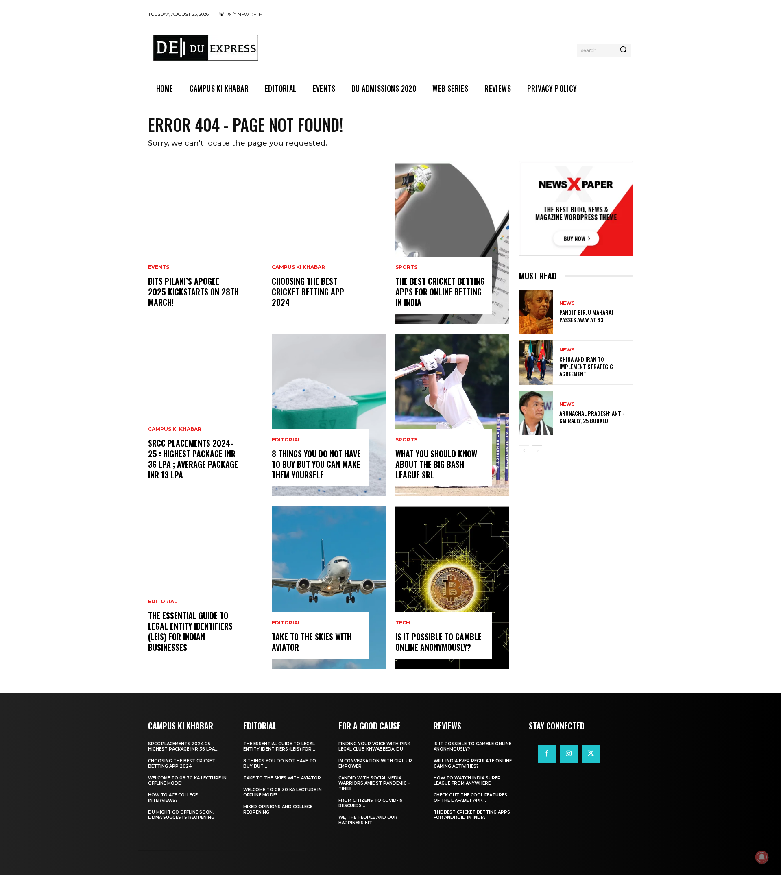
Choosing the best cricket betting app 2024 (308, 291)
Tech (402, 622)
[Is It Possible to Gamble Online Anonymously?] (452, 587)
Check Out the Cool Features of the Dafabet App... (470, 797)
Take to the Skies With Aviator (311, 642)
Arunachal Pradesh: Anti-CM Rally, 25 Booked (592, 417)
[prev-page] (524, 450)
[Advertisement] (420, 48)
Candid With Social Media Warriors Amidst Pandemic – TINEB (374, 783)
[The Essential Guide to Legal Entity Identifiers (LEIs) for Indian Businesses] (205, 587)
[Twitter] (591, 754)
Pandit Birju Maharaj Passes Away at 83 (586, 316)
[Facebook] (547, 754)
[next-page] (537, 450)
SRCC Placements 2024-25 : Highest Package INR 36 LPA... (183, 746)
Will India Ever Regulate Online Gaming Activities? (473, 763)
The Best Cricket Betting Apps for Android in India (472, 815)
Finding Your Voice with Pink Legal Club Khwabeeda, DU (374, 746)
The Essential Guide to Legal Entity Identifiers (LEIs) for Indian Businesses (190, 631)
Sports (406, 267)
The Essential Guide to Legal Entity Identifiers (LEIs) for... (279, 746)
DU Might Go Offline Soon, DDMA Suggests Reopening (181, 815)
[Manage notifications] (761, 857)
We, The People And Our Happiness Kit (367, 820)
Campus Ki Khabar (174, 429)
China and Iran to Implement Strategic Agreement (586, 366)
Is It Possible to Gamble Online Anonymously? (438, 642)
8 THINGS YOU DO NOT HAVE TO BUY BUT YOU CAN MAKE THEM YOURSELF (316, 464)
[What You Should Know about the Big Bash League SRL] (452, 415)
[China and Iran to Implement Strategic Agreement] (536, 362)
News (567, 303)
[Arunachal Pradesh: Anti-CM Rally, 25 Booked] (536, 413)
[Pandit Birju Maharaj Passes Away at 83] (536, 312)
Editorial (162, 601)
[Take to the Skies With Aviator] (329, 587)
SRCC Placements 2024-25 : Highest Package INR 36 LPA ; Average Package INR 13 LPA (193, 459)
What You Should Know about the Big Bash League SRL (436, 464)
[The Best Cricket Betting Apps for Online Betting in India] (452, 242)
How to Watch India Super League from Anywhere (467, 780)
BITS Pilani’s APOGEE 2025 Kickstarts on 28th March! (193, 291)
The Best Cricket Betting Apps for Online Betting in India (440, 291)
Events (158, 267)
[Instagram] (569, 754)
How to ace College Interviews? (173, 797)
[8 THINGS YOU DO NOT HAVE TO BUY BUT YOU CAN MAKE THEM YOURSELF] (329, 415)
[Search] (623, 50)
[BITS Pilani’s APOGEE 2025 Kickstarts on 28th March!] (205, 242)
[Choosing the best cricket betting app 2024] (329, 242)
